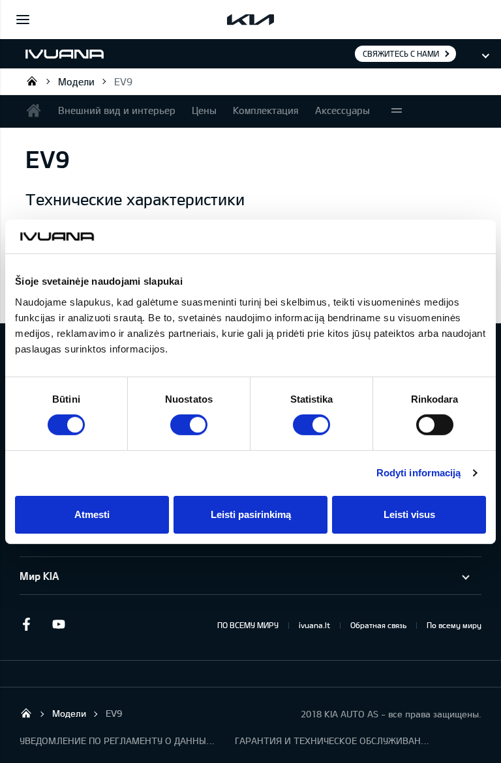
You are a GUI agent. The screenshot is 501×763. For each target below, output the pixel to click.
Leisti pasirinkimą (251, 514)
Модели (76, 81)
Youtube (58, 624)
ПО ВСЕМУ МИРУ (248, 624)
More (396, 111)
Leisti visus (409, 514)
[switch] (188, 424)
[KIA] (250, 19)
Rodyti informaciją (418, 472)
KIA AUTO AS (31, 80)
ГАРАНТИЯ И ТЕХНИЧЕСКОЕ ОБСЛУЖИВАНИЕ (333, 740)
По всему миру (454, 624)
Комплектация (266, 110)
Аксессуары (342, 110)
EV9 (123, 81)
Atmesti (92, 514)
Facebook (26, 624)
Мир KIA (39, 575)
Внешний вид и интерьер (116, 110)
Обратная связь (378, 624)
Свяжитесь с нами (401, 53)
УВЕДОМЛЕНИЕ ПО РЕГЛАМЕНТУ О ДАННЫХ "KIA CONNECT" (117, 740)
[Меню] (23, 20)
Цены (204, 110)
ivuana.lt (314, 624)
